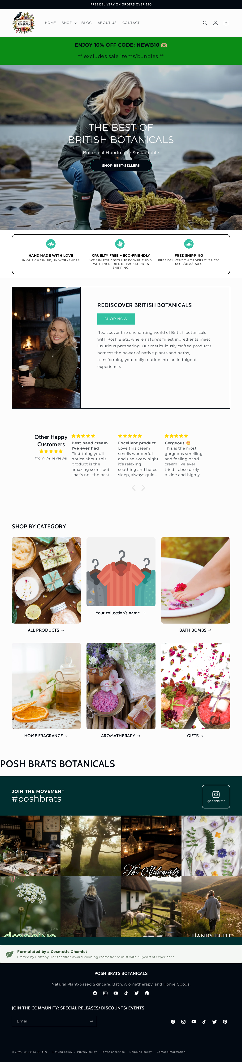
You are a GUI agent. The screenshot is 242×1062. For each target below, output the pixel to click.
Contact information (171, 1051)
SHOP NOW (116, 319)
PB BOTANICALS (35, 1052)
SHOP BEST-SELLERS (121, 165)
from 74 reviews (51, 458)
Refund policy (62, 1051)
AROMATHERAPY (118, 735)
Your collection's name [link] (118, 613)
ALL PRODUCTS (43, 630)
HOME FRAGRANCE (43, 735)
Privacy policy (87, 1051)
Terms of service (113, 1051)
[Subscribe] (91, 1021)
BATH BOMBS (193, 630)
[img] (51, 451)
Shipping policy (141, 1051)
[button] (68, 23)
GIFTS (193, 735)
